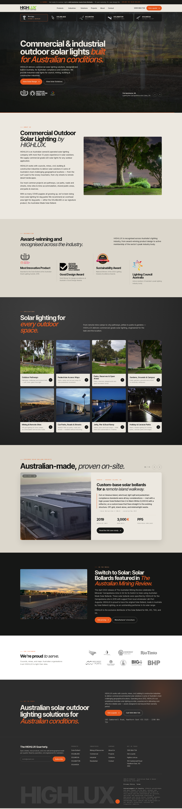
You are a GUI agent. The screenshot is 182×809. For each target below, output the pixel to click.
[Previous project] (154, 467)
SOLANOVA (75, 757)
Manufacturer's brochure (125, 620)
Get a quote (154, 8)
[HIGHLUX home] (28, 8)
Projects (111, 754)
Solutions (111, 757)
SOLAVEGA (75, 764)
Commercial (94, 754)
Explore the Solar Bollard (132, 2)
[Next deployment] (160, 94)
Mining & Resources (97, 750)
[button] (60, 8)
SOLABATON (75, 761)
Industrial (93, 757)
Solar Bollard (75, 750)
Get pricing (103, 620)
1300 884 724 (132, 750)
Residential (94, 761)
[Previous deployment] (155, 94)
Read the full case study (110, 530)
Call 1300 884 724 (133, 713)
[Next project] (159, 467)
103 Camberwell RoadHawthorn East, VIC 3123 (134, 763)
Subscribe (59, 759)
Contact (111, 761)
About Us (111, 750)
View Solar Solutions (54, 82)
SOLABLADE (75, 754)
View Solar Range (31, 82)
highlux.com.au (132, 757)
